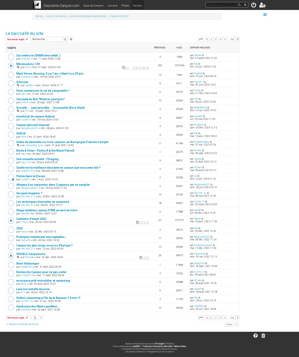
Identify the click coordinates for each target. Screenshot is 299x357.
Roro (23, 136)
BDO (23, 283)
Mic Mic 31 (27, 196)
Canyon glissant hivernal (32, 125)
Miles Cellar (180, 346)
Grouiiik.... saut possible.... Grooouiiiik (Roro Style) (50, 107)
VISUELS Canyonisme (30, 254)
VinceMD (199, 306)
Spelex (29, 85)
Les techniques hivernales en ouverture (42, 201)
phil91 (24, 102)
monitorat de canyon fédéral (35, 116)
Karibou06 (199, 253)
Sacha (197, 218)
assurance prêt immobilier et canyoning (43, 280)
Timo (24, 222)
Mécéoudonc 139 (28, 64)
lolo (196, 63)
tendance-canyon (203, 245)
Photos (125, 5)
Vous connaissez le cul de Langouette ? (43, 90)
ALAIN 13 (199, 201)
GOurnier (22, 82)
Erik (196, 99)
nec (23, 93)
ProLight (159, 344)
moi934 (25, 309)
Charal (197, 289)
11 (147, 68)
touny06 (25, 240)
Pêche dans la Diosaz (30, 176)
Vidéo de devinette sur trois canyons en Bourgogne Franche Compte (62, 142)
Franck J (198, 81)
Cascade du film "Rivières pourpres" (40, 99)
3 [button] (215, 39)
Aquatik (198, 116)
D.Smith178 (27, 275)
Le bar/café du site (24, 33)
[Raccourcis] (265, 15)
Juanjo (197, 158)
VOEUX (21, 133)
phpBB (136, 346)
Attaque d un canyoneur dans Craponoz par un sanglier (53, 184)
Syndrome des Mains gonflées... (38, 306)
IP (26, 110)
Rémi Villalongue (27, 263)
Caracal (26, 76)
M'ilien (197, 150)
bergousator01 (29, 128)
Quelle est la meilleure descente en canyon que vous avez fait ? (58, 167)
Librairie (112, 5)
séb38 (24, 213)
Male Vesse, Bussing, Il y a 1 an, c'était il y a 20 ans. (50, 73)
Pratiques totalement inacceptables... (41, 237)
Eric (27, 67)
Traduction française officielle (157, 346)
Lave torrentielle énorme (33, 289)
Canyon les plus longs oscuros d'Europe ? (44, 245)
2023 (19, 228)
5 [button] (225, 39)
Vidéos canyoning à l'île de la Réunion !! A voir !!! (48, 297)
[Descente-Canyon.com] (36, 5)
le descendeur (201, 141)
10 (144, 68)
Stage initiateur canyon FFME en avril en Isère (46, 210)
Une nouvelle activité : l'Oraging (37, 159)
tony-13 (25, 162)
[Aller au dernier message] (203, 55)
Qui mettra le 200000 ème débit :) (38, 55)
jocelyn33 (26, 266)
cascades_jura (34, 145)
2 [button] (211, 39)
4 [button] (220, 39)
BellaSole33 (200, 107)
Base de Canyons (93, 5)
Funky (197, 90)
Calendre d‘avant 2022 (31, 218)
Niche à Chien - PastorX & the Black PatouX (45, 150)
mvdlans (198, 124)
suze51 (25, 119)
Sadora (197, 55)
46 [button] (232, 39)
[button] (201, 39)
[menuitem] (254, 5)
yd (195, 176)
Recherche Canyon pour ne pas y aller (41, 272)
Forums (137, 5)
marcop (25, 58)
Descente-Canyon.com (61, 5)
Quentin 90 (27, 170)
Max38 (29, 257)
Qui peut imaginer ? (29, 193)
